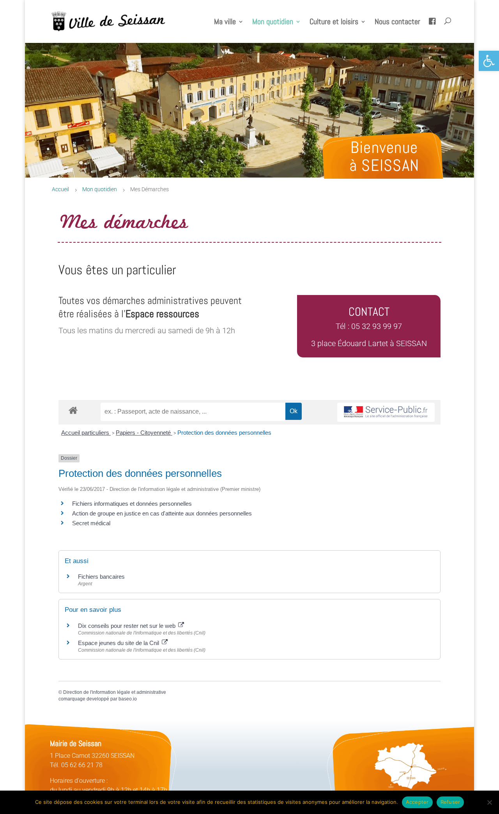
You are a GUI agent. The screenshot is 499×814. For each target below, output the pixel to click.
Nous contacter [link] (397, 23)
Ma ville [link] (225, 23)
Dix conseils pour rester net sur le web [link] (127, 625)
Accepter (417, 802)
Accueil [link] (60, 189)
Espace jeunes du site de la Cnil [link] (119, 643)
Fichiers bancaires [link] (101, 576)
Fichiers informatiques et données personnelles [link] (132, 503)
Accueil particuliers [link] (86, 432)
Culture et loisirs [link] (334, 23)
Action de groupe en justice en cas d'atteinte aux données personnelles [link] (162, 513)
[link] (489, 61)
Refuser (450, 802)
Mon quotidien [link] (272, 23)
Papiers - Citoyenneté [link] (144, 432)
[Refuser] (489, 802)
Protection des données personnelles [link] (224, 432)
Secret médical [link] (91, 523)
